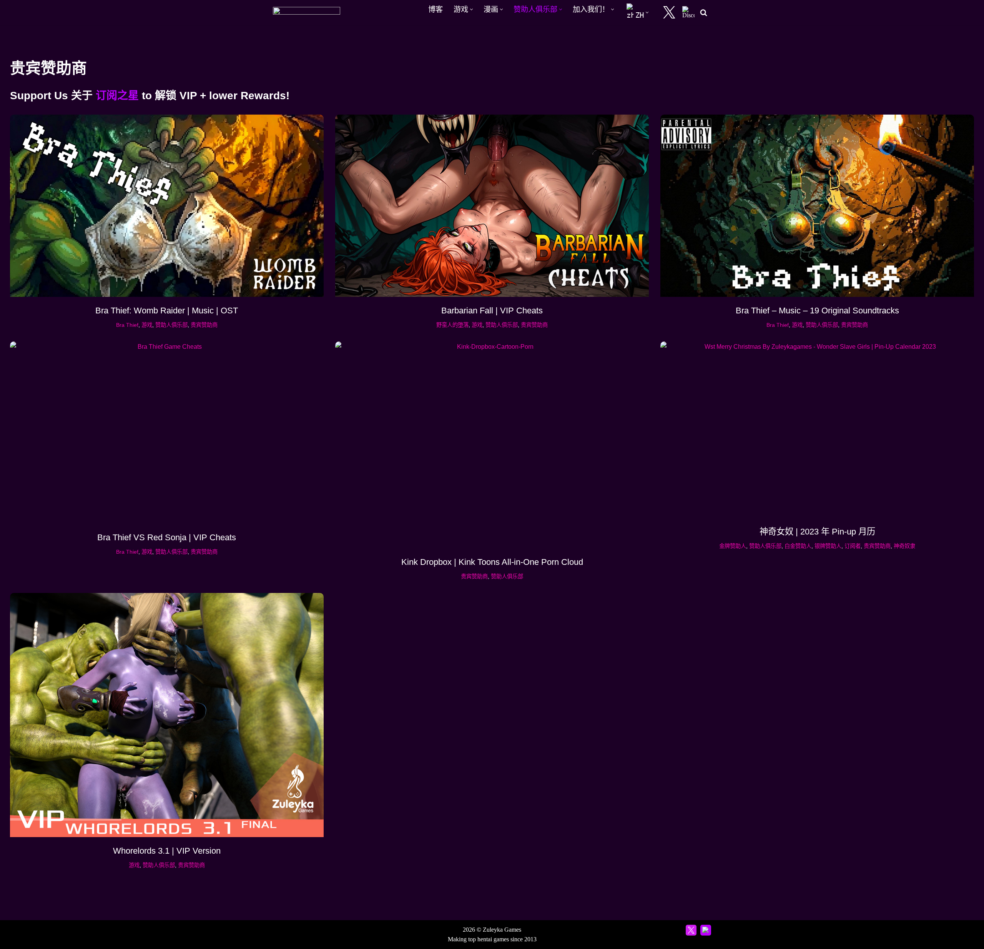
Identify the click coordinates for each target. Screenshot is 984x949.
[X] (669, 12)
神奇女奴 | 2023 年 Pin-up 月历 (817, 531)
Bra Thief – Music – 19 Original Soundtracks (817, 310)
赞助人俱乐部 (171, 325)
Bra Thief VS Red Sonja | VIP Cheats (166, 537)
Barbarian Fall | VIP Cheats (492, 310)
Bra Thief (127, 325)
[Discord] (688, 12)
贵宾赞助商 (204, 325)
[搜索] (703, 12)
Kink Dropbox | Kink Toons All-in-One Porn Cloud (492, 562)
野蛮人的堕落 (452, 325)
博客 (435, 9)
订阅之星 (117, 96)
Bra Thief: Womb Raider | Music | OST (166, 310)
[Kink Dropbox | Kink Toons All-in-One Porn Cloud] (492, 444)
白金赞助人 (798, 546)
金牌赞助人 (732, 546)
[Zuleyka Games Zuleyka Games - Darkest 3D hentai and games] (306, 12)
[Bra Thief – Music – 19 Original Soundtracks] (817, 206)
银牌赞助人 (827, 546)
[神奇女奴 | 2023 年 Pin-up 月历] (817, 429)
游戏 (146, 325)
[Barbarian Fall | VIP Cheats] (492, 206)
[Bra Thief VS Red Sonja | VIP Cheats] (167, 432)
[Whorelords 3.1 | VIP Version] (167, 715)
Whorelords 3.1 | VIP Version (167, 851)
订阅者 (852, 546)
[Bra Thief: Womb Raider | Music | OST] (167, 206)
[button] (471, 9)
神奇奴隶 (904, 546)
